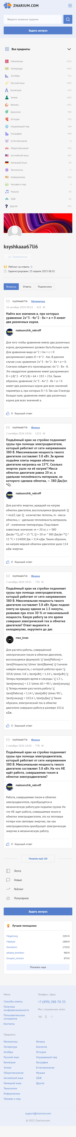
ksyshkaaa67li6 (20, 301)
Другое (40, 1083)
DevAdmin (11, 947)
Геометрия (9, 1062)
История (41, 1052)
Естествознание (45, 1067)
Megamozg (12, 936)
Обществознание (13, 1072)
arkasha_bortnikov (15, 952)
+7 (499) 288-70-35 (52, 1002)
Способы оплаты (13, 1001)
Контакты (9, 1023)
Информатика (12, 1093)
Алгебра (8, 1052)
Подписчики (45, 286)
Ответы (27, 286)
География (42, 1062)
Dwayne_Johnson (15, 958)
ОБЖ (39, 1078)
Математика (38, 301)
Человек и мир (12, 1098)
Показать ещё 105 (38, 858)
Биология (41, 1046)
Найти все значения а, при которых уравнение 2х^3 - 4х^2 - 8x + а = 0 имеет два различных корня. (35, 317)
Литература (10, 1046)
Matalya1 (10, 941)
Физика (35, 427)
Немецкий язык (12, 1083)
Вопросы (11, 286)
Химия (7, 1067)
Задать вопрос (38, 30)
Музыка (40, 1072)
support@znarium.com (38, 1113)
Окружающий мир (46, 1057)
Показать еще (38, 967)
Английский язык (13, 1078)
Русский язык (11, 1057)
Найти (67, 19)
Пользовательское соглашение (14, 1017)
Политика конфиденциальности (16, 1008)
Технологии (10, 1088)
